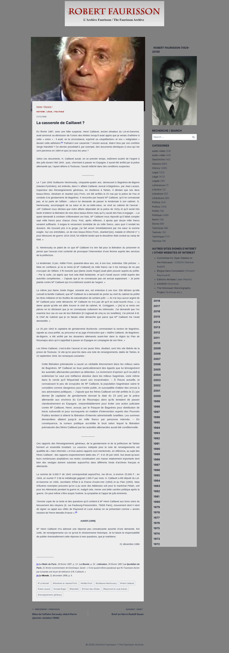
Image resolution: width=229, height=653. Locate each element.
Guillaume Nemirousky (106, 583)
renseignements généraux (50, 595)
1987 (156, 464)
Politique (59, 112)
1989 (156, 454)
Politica (156, 202)
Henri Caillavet (127, 583)
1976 (156, 523)
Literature (157, 193)
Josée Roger (60, 589)
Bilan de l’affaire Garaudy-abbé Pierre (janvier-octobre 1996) (54, 613)
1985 (156, 475)
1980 (156, 501)
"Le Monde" (43, 583)
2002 (157, 385)
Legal (155, 172)
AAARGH (162, 283)
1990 (156, 448)
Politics (156, 206)
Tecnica (156, 241)
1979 (156, 507)
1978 (156, 512)
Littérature (158, 198)
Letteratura (158, 185)
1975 (156, 528)
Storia (155, 223)
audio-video (158, 151)
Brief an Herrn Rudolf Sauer (128, 612)
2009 (157, 348)
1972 (156, 544)
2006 (157, 364)
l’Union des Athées (91, 589)
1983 (156, 486)
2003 (157, 380)
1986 (156, 470)
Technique (158, 236)
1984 (156, 480)
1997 (156, 411)
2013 (156, 327)
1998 (156, 406)
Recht (155, 219)
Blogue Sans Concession (170, 270)
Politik (155, 211)
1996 (156, 417)
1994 (156, 427)
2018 (156, 300)
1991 (156, 443)
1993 (156, 433)
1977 (156, 517)
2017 (156, 306)
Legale (155, 180)
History (156, 168)
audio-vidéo (158, 155)
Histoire (40, 112)
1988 (156, 459)
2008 (157, 353)
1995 (156, 422)
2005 (157, 369)
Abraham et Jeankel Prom (65, 583)
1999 (156, 401)
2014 (156, 322)
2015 (156, 316)
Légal (50, 112)
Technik (156, 232)
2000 (157, 396)
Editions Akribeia (166, 279)
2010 (156, 343)
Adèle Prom (86, 583)
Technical (157, 228)
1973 (156, 538)
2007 (156, 359)
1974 (156, 533)
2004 (157, 374)
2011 (156, 337)
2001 (156, 390)
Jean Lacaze (44, 589)
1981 (156, 496)
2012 (156, 332)
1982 (156, 491)
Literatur (157, 189)
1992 (156, 438)
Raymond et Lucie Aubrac (115, 589)
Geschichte (158, 159)
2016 (156, 311)
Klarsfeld (74, 589)
